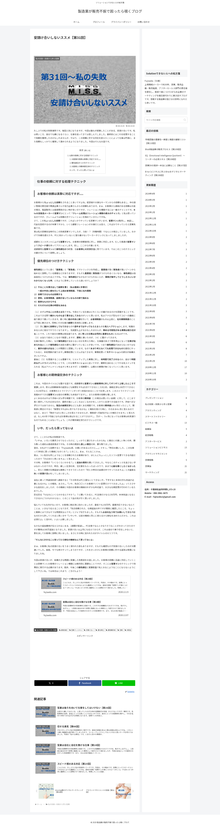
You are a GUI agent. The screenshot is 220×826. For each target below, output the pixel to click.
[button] (185, 119)
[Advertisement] (85, 47)
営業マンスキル (76, 630)
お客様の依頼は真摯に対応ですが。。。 (86, 159)
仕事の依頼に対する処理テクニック (83, 155)
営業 (121, 630)
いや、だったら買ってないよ (82, 170)
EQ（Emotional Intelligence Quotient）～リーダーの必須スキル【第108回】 (165, 157)
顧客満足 (64, 630)
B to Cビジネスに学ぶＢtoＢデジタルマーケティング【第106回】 (165, 173)
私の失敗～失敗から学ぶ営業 (47, 630)
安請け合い (90, 630)
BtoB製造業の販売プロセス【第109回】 (163, 149)
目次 (81, 150)
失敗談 (129, 630)
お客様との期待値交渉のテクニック (85, 166)
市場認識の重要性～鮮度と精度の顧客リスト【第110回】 (165, 141)
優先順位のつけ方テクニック (83, 162)
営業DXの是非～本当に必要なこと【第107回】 (166, 165)
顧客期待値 (111, 630)
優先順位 (101, 630)
